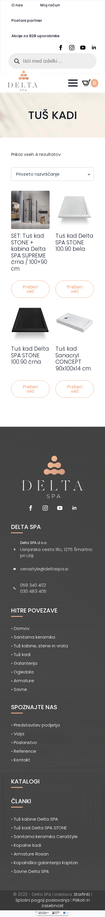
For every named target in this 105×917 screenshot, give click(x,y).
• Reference (23, 751)
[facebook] (60, 47)
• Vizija (17, 734)
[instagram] (71, 47)
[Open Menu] (73, 83)
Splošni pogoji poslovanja (42, 900)
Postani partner (26, 20)
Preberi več (30, 289)
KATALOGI (25, 781)
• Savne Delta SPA (30, 871)
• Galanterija (24, 663)
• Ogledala (22, 672)
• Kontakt (20, 760)
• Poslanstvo (24, 742)
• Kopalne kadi (26, 845)
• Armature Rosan (30, 854)
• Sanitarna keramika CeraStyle (44, 836)
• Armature (22, 681)
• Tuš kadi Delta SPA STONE (39, 828)
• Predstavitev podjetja (35, 725)
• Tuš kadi (21, 654)
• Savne (19, 689)
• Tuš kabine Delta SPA (34, 819)
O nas (17, 5)
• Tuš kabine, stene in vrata (39, 646)
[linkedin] (93, 47)
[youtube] (82, 47)
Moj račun (50, 5)
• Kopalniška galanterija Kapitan (44, 863)
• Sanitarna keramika (33, 637)
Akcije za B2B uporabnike (35, 36)
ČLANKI (21, 801)
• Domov (20, 628)
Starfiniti (82, 894)
